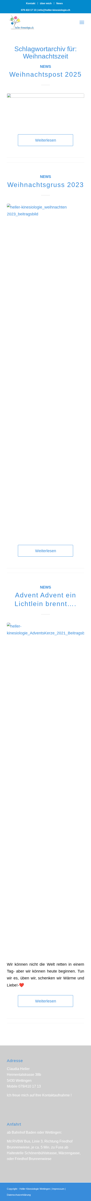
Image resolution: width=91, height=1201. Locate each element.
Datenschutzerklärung (19, 1194)
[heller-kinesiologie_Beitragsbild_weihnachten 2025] (45, 109)
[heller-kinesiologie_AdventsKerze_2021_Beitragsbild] (45, 789)
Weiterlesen (45, 140)
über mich (46, 3)
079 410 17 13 (28, 10)
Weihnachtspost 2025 (45, 74)
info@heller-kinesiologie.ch (54, 10)
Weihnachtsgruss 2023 (45, 184)
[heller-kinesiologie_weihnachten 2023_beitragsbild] (45, 370)
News (59, 3)
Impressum (58, 1188)
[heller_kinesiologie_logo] (38, 22)
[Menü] (82, 22)
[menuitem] (31, 3)
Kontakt (30, 3)
